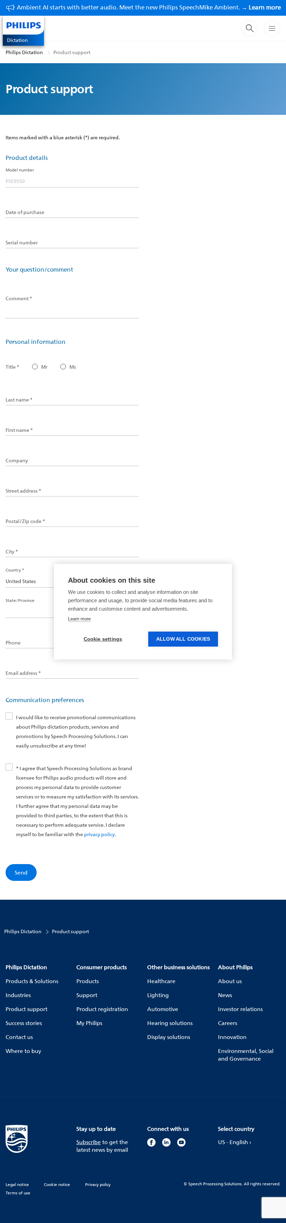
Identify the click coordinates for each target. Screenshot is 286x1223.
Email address (23, 673)
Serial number (22, 242)
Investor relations (240, 1009)
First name (19, 430)
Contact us (19, 1037)
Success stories (24, 1023)
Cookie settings (103, 639)
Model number (20, 170)
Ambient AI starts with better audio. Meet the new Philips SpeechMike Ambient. (149, 7)
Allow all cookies (183, 639)
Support (86, 995)
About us (230, 981)
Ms (72, 367)
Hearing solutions (170, 1023)
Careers (227, 1023)
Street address (23, 491)
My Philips (89, 1023)
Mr (44, 367)
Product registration (102, 1009)
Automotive (162, 1009)
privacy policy (99, 834)
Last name (19, 400)
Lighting (158, 995)
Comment (19, 298)
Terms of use (18, 1192)
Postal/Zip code (25, 521)
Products (87, 981)
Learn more (79, 618)
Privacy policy (98, 1184)
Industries (18, 995)
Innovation (232, 1037)
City (12, 551)
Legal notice (17, 1184)
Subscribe (88, 1142)
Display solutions (168, 1037)
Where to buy (23, 1051)
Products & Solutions (32, 981)
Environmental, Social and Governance (245, 1054)
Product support (71, 52)
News (225, 995)
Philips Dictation (24, 52)
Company (17, 460)
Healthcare (161, 981)
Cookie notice (57, 1184)
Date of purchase (25, 212)
